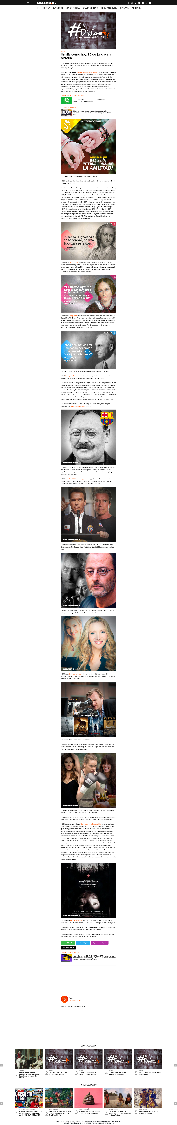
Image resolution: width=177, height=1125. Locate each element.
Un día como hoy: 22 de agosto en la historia (58, 1073)
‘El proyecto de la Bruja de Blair (91, 824)
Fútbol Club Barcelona (77, 406)
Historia (63, 51)
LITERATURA (124, 8)
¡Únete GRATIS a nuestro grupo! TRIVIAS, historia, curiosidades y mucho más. (91, 100)
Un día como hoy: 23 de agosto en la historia (117, 1073)
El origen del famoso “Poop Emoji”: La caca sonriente (89, 1112)
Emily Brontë (73, 262)
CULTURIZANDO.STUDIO (77, 1121)
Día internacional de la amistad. (88, 72)
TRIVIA (37, 8)
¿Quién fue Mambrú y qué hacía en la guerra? (148, 1112)
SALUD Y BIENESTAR (90, 8)
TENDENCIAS (137, 8)
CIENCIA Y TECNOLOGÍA (109, 8)
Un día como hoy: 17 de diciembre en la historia (87, 1073)
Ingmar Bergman (76, 920)
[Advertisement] (88, 1026)
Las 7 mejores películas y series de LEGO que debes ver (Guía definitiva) (120, 1113)
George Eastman (71, 376)
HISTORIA (46, 8)
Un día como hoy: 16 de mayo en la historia (149, 1073)
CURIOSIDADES (58, 8)
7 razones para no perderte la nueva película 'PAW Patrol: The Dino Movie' (60, 1113)
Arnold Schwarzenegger (77, 479)
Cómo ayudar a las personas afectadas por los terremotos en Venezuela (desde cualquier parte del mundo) (92, 112)
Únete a (68, 943)
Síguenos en (100, 943)
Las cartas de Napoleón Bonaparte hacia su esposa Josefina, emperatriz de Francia (29, 1075)
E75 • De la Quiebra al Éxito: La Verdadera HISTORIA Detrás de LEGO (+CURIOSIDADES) (30, 1113)
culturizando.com (75, 1000)
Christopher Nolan (75, 674)
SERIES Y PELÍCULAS (73, 8)
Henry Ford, (73, 316)
